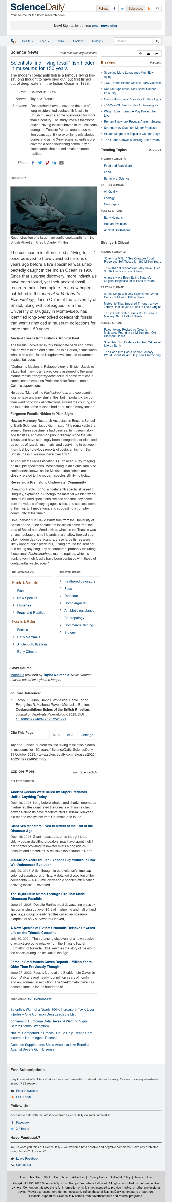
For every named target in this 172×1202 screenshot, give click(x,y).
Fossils (22, 629)
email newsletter (104, 25)
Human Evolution (115, 224)
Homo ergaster (75, 603)
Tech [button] (43, 41)
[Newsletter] (157, 8)
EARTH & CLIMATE (112, 185)
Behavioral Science (116, 178)
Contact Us (23, 1165)
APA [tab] (70, 734)
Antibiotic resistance (79, 610)
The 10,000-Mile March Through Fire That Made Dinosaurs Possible (47, 896)
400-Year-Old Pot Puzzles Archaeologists (131, 105)
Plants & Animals (25, 582)
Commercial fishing (78, 625)
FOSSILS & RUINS (111, 211)
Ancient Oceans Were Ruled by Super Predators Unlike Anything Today (48, 794)
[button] (141, 53)
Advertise (78, 1177)
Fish (20, 590)
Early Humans (113, 217)
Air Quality (111, 191)
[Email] (61, 162)
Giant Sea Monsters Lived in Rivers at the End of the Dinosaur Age (51, 828)
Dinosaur (71, 595)
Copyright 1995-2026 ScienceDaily (36, 1183)
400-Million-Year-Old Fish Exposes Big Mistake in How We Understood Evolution (52, 862)
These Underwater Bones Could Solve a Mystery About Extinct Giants (130, 314)
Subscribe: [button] (136, 8)
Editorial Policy (120, 1177)
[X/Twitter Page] (122, 8)
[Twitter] (40, 162)
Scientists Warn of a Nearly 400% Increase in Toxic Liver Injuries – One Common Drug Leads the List (52, 1012)
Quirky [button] (97, 41)
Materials (17, 674)
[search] (157, 40)
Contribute (61, 1177)
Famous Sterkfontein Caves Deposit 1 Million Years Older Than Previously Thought (51, 964)
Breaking (108, 62)
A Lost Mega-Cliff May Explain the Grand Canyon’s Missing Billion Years (131, 295)
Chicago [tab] (87, 734)
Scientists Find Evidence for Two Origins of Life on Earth (132, 343)
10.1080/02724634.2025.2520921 (41, 719)
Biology (70, 632)
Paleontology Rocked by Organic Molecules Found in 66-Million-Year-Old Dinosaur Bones (130, 332)
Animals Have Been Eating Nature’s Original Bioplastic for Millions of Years (129, 279)
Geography (111, 204)
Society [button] (78, 41)
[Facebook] (32, 162)
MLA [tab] (56, 734)
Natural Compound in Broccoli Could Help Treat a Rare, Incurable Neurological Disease (51, 1035)
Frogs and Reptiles (31, 612)
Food (107, 172)
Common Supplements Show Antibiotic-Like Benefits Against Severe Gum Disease (49, 1047)
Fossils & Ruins (24, 621)
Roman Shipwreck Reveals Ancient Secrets (132, 121)
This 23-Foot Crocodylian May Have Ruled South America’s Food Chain (132, 269)
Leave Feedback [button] (27, 1158)
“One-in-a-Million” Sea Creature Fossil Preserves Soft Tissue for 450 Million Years (132, 259)
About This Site (30, 1177)
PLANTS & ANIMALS (113, 159)
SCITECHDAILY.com (40, 998)
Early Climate (27, 651)
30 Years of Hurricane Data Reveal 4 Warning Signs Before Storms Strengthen (49, 1023)
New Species (27, 597)
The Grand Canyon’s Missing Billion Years (132, 140)
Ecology (109, 198)
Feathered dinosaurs (79, 581)
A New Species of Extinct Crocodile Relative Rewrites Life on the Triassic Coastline (52, 930)
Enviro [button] (60, 41)
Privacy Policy (98, 1177)
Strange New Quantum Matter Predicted (130, 127)
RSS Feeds (23, 1097)
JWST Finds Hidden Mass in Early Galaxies (133, 83)
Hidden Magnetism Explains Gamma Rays (132, 134)
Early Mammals (28, 637)
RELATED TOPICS (23, 572)
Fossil (68, 588)
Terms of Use (143, 1177)
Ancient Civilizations (32, 644)
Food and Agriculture (118, 165)
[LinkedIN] (54, 162)
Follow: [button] (103, 8)
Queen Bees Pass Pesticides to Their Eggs (132, 99)
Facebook (22, 1122)
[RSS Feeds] (149, 8)
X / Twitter (22, 1128)
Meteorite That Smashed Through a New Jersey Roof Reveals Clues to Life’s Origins (132, 305)
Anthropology (74, 617)
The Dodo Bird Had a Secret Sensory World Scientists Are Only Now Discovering (132, 353)
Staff (47, 1177)
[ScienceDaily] (37, 7)
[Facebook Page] (114, 8)
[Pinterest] (47, 162)
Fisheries (24, 605)
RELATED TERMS (70, 572)
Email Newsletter (27, 1091)
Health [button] (26, 41)
